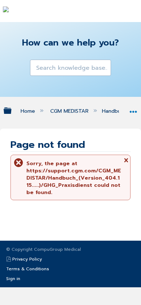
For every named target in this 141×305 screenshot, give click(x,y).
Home (29, 111)
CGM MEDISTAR (70, 111)
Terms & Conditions (27, 269)
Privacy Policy (27, 259)
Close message (125, 162)
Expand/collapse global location (133, 108)
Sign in (13, 278)
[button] (36, 66)
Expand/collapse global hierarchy (12, 110)
